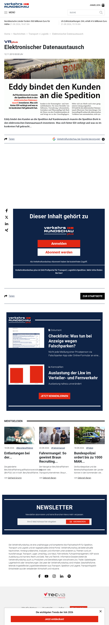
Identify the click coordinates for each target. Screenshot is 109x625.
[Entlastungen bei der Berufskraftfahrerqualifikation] (19, 435)
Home (7, 34)
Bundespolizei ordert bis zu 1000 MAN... (88, 457)
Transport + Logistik (39, 34)
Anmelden (59, 244)
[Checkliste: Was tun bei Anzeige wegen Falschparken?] (26, 338)
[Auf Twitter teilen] (6, 217)
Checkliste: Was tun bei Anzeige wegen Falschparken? (70, 341)
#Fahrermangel (58, 448)
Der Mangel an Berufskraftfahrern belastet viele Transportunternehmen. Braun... (54, 470)
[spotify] (69, 576)
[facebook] (39, 576)
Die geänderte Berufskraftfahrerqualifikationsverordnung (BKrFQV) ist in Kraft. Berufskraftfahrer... (23, 470)
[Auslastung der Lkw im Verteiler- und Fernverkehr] (26, 374)
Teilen (12, 139)
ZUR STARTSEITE (92, 296)
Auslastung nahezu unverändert (65, 383)
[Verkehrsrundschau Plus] (11, 42)
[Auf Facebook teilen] (7, 210)
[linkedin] (61, 576)
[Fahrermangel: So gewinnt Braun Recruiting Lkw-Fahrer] (54, 435)
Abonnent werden (58, 252)
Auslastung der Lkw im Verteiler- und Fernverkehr (73, 375)
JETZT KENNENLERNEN (54, 395)
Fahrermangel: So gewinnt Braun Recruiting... (52, 457)
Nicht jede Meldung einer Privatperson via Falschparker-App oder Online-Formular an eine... (74, 353)
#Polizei (89, 448)
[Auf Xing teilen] (6, 230)
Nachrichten (19, 34)
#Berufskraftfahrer (24, 448)
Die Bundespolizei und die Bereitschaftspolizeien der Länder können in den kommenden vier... (88, 470)
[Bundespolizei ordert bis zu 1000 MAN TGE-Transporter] (89, 435)
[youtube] (46, 576)
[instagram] (54, 576)
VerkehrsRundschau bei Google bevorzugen (78, 139)
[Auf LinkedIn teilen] (6, 224)
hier (60, 273)
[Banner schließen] (100, 611)
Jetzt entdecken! (54, 619)
